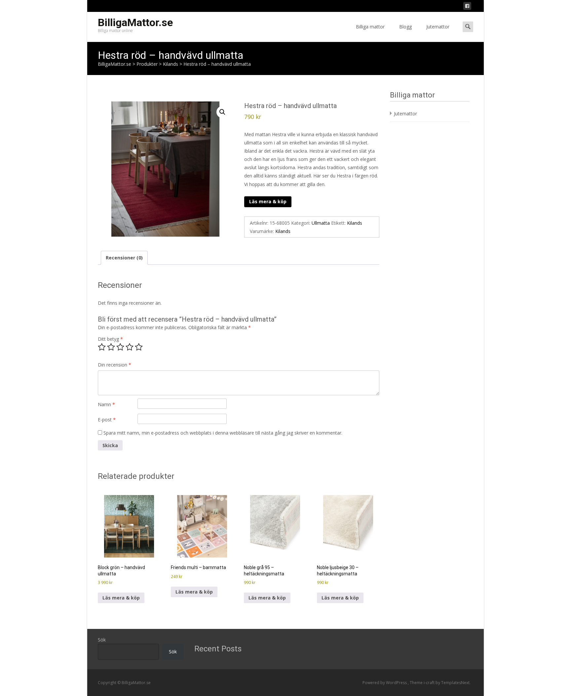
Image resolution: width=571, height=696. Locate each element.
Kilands (354, 223)
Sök (102, 640)
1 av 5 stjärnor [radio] (102, 347)
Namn (106, 404)
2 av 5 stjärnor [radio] (111, 347)
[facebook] (467, 7)
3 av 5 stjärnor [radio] (120, 347)
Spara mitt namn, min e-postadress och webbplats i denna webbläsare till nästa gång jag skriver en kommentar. (222, 433)
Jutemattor (437, 26)
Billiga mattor (370, 26)
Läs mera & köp (267, 201)
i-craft (430, 682)
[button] (222, 112)
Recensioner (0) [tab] (124, 257)
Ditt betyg (110, 339)
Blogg (405, 26)
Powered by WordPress (385, 682)
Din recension (114, 365)
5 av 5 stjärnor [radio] (139, 347)
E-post (107, 419)
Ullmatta (321, 223)
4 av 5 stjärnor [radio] (129, 347)
